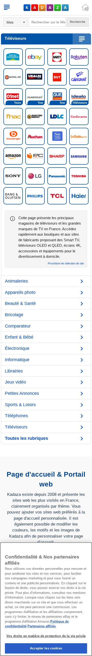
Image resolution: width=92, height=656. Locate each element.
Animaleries (16, 281)
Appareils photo (20, 292)
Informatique (17, 359)
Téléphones (16, 415)
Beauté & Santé (20, 303)
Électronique (17, 348)
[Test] (35, 96)
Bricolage (14, 314)
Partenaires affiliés (41, 626)
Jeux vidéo (15, 382)
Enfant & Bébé (19, 337)
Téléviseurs (16, 427)
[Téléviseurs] (79, 96)
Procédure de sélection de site (66, 263)
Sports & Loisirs (20, 404)
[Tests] (13, 96)
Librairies (14, 371)
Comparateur (18, 326)
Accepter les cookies (46, 648)
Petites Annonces (22, 393)
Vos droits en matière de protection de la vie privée (46, 636)
